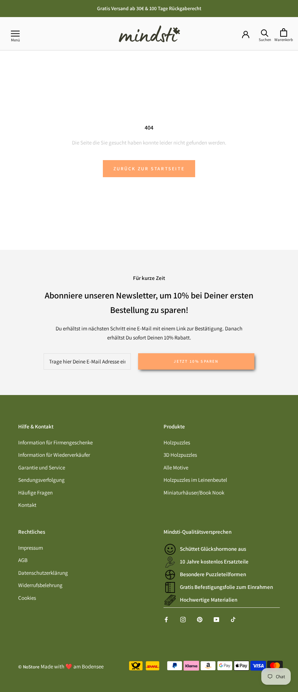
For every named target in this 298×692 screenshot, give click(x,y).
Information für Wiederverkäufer (54, 454)
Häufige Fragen (35, 492)
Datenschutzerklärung (43, 572)
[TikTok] (233, 619)
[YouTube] (216, 619)
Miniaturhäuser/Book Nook (194, 492)
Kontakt (27, 504)
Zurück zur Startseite (149, 169)
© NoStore (29, 667)
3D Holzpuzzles (180, 454)
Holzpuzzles (177, 442)
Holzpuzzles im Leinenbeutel (195, 479)
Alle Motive (176, 467)
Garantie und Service (41, 467)
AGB (23, 560)
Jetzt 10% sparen (196, 361)
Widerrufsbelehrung (40, 585)
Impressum (30, 547)
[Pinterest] (199, 619)
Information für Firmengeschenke (55, 442)
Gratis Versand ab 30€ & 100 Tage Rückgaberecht (149, 8)
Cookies (27, 597)
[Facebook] (166, 619)
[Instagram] (183, 619)
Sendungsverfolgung (41, 479)
